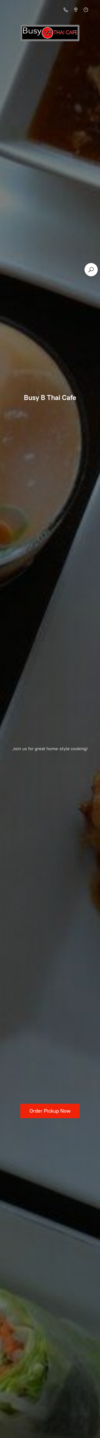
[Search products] (91, 269)
